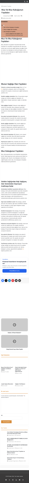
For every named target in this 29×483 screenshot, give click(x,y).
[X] (6, 280)
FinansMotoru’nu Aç (14, 270)
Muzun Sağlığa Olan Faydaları (10, 29)
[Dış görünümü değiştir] (24, 2)
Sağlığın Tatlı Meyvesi (20, 384)
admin (9, 454)
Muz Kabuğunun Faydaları (9, 31)
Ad (1, 415)
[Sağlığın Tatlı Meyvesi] (21, 379)
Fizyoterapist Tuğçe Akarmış (13, 460)
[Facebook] (2, 280)
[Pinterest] (12, 280)
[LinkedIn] (9, 280)
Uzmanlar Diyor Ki (6, 15)
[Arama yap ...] (27, 2)
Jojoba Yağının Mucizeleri (7, 384)
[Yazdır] (19, 280)
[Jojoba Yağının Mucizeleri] (7, 379)
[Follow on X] (11, 15)
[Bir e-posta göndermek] (12, 15)
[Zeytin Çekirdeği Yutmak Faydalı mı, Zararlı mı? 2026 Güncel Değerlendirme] (21, 362)
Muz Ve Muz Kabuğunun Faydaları (11, 27)
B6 (1, 89)
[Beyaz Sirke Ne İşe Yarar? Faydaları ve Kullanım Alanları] (7, 362)
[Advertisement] (14, 300)
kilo (23, 249)
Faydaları (9, 6)
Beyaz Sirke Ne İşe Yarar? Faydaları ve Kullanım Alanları (7, 369)
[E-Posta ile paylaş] (16, 280)
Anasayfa (4, 6)
